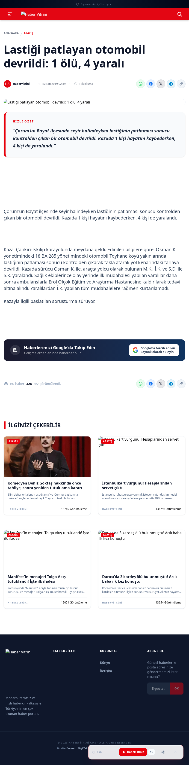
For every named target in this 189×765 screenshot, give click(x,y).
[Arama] (179, 14)
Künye (105, 662)
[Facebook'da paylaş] (151, 84)
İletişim (106, 671)
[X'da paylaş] (161, 84)
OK (176, 688)
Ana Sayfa (11, 33)
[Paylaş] (163, 752)
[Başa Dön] (175, 752)
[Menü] (10, 14)
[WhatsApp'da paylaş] (140, 84)
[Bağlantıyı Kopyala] (181, 84)
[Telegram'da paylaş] (171, 84)
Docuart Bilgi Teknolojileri (82, 748)
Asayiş (28, 33)
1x (151, 752)
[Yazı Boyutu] (111, 752)
